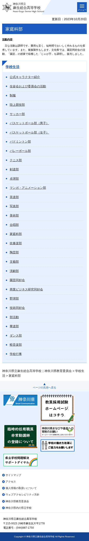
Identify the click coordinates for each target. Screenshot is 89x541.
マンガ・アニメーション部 (28, 187)
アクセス (11, 481)
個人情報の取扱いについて (21, 488)
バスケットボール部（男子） (29, 123)
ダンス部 (16, 335)
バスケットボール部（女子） (29, 132)
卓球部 (14, 178)
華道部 (14, 326)
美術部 (14, 215)
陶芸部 (14, 252)
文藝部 (14, 261)
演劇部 (14, 271)
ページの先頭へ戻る (44, 387)
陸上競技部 (17, 104)
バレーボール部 (20, 151)
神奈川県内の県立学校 (19, 507)
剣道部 (14, 169)
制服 (13, 95)
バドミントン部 (20, 141)
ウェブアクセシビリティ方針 (22, 494)
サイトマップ (13, 475)
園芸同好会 (17, 280)
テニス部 (16, 160)
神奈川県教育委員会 (17, 501)
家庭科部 (16, 234)
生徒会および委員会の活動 (28, 86)
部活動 (14, 317)
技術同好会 (17, 308)
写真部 (14, 206)
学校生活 (12, 67)
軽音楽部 (16, 344)
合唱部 (14, 225)
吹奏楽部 (16, 243)
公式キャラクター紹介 (25, 77)
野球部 (14, 298)
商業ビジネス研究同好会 (26, 289)
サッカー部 (17, 114)
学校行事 (16, 354)
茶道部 (14, 197)
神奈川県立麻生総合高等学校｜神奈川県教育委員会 (37, 371)
